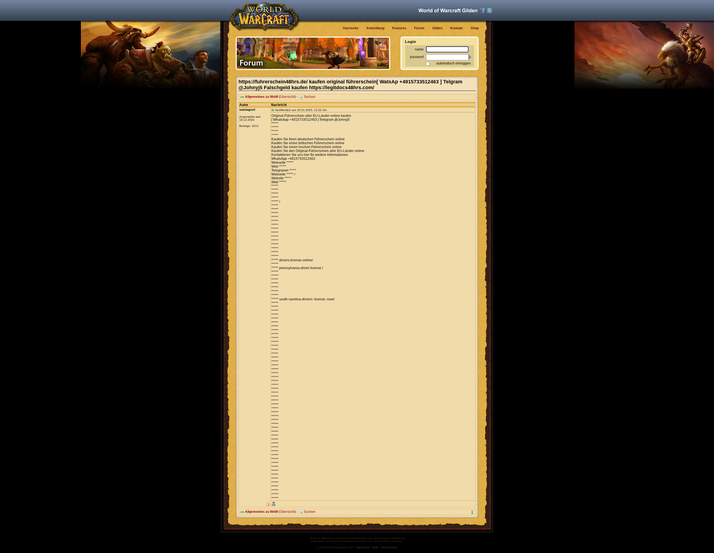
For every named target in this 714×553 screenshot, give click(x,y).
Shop (475, 28)
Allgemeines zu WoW (261, 97)
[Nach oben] (472, 512)
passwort (417, 57)
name (419, 49)
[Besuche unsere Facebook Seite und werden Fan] (482, 10)
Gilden (437, 28)
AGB (375, 547)
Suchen (309, 97)
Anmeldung (375, 28)
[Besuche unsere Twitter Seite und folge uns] (489, 10)
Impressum (363, 547)
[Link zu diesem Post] (272, 109)
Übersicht (287, 97)
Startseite (350, 28)
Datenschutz (389, 547)
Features (399, 28)
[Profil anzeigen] (273, 504)
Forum (419, 28)
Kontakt (456, 28)
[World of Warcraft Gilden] (447, 10)
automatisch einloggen (453, 63)
